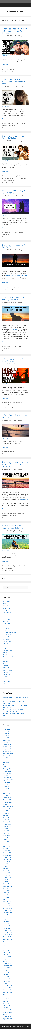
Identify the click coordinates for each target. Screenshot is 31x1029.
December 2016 (7, 985)
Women (5, 683)
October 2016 (7, 990)
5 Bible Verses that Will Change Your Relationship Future (15, 527)
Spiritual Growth (7, 668)
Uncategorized (7, 679)
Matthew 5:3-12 (5, 106)
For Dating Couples (8, 612)
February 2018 (7, 954)
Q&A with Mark (7, 659)
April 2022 (6, 844)
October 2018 (7, 937)
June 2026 (6, 733)
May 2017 (6, 974)
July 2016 (5, 996)
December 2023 (7, 800)
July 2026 (6, 731)
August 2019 (6, 915)
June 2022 (6, 839)
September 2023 (8, 806)
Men (4, 645)
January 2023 (7, 824)
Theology (4, 125)
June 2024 (6, 786)
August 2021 (6, 861)
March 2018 (6, 952)
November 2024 (7, 775)
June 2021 (6, 866)
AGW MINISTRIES (15, 11)
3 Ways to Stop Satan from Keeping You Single (13, 298)
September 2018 (7, 939)
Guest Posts (6, 623)
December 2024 (7, 773)
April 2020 (6, 897)
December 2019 (7, 906)
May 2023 (6, 815)
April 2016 (6, 1003)
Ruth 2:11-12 (5, 268)
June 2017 (6, 972)
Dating (6, 69)
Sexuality (5, 663)
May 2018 (6, 948)
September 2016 (8, 992)
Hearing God (6, 628)
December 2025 (7, 746)
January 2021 (7, 877)
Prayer (5, 654)
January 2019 (7, 930)
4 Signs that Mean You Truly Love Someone (14, 360)
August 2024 (6, 782)
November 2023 (7, 802)
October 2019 (7, 910)
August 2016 (6, 994)
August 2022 (6, 835)
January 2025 (7, 771)
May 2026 (6, 735)
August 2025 (6, 755)
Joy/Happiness (20, 123)
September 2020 (8, 886)
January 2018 (7, 957)
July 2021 (5, 864)
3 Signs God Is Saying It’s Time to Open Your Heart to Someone (15, 464)
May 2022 (6, 842)
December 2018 (7, 932)
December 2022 (7, 826)
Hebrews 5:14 (5, 215)
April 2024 (6, 791)
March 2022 (6, 846)
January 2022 (7, 850)
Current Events (7, 608)
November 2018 (7, 934)
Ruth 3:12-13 (5, 438)
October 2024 (7, 777)
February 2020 (7, 901)
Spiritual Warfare (20, 346)
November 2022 (7, 828)
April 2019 (6, 923)
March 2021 (6, 873)
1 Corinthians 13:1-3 (6, 550)
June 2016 (6, 999)
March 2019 (6, 926)
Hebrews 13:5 (5, 383)
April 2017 (6, 976)
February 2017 (7, 981)
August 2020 (6, 888)
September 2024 (8, 780)
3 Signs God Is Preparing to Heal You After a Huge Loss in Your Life (14, 81)
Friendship (11, 566)
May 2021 (6, 868)
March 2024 (6, 793)
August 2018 (6, 941)
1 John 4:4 (4, 321)
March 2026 (6, 740)
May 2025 (6, 762)
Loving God (5, 178)
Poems (5, 652)
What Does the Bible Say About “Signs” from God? (15, 192)
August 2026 (6, 729)
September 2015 (7, 1019)
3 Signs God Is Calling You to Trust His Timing (14, 137)
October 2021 (7, 857)
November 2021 (7, 855)
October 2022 (7, 831)
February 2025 (7, 769)
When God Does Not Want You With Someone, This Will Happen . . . (15, 31)
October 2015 (7, 1016)
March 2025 (6, 766)
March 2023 (6, 819)
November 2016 (7, 988)
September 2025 (8, 753)
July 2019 (5, 917)
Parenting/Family (8, 650)
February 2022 (7, 848)
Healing (13, 123)
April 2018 (6, 950)
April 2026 (6, 738)
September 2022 (8, 833)
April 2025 (6, 764)
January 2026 (7, 744)
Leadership (6, 637)
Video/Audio (12, 69)
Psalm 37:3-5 (5, 160)
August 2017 (6, 968)
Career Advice (7, 606)
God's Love (7, 123)
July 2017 (5, 970)
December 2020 (7, 879)
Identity (5, 630)
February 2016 (7, 1007)
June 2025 (6, 760)
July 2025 (6, 758)
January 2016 (7, 1010)
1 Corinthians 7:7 (14, 329)
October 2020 (7, 884)
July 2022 (6, 837)
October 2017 (7, 963)
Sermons (5, 661)
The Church (6, 674)
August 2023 (6, 808)
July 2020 (6, 890)
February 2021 (7, 875)
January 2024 (7, 797)
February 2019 (7, 928)
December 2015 (7, 1012)
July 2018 (5, 943)
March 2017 (6, 979)
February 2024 (7, 795)
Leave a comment (9, 71)
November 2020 (7, 881)
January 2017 (7, 983)
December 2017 (7, 959)
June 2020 (6, 892)
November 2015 (7, 1014)
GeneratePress (25, 1026)
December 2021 (7, 853)
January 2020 (7, 904)
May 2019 (6, 921)
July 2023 (6, 811)
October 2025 (7, 751)
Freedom (6, 176)
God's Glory (6, 619)
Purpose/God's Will (15, 178)
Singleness (11, 346)
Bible (5, 232)
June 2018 (6, 945)
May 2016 (6, 1001)
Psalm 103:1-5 (5, 55)
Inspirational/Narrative (9, 632)
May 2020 (6, 895)
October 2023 (7, 804)
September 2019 (8, 912)
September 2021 (7, 859)
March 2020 (6, 899)
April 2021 (6, 870)
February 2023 (7, 822)
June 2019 (6, 919)
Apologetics (6, 601)
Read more (5, 64)
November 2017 (7, 961)
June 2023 (6, 813)
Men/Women (12, 287)
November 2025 (7, 749)
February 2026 (7, 742)
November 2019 (7, 908)
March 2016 (6, 1005)
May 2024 (6, 789)
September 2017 (7, 965)
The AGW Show (7, 672)
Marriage (5, 643)
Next (8, 578)
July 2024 (6, 784)
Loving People (12, 513)
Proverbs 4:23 (5, 488)
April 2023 (6, 817)
